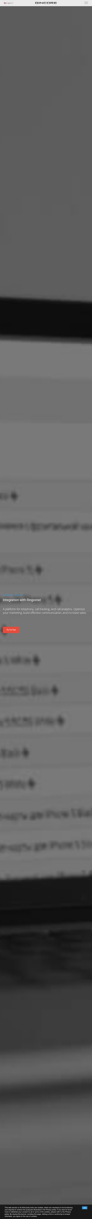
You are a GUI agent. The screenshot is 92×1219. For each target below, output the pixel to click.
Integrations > (8, 595)
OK (84, 1208)
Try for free (11, 630)
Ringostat (19, 595)
